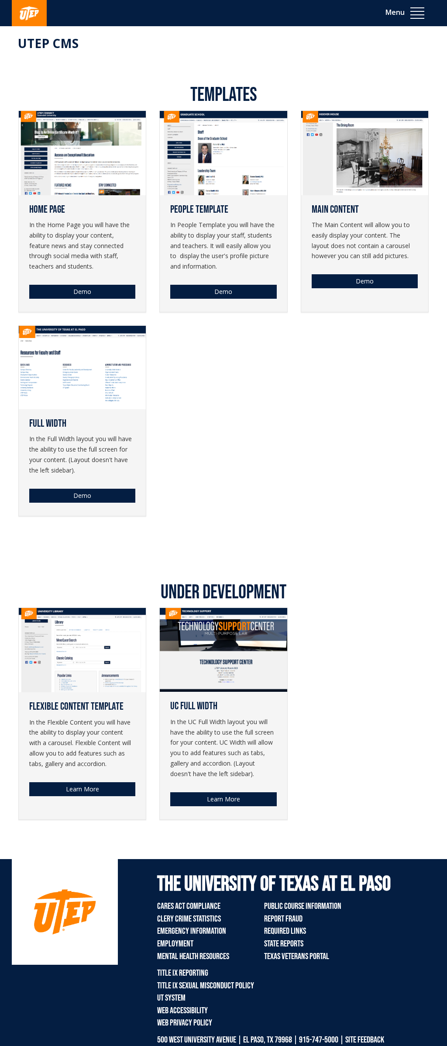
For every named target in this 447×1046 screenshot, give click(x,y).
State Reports (283, 944)
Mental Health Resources (193, 956)
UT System (171, 998)
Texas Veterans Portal (296, 956)
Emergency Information (191, 931)
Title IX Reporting (182, 973)
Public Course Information (302, 906)
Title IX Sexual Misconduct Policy (205, 985)
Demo (82, 291)
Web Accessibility (182, 1010)
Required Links (285, 931)
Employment (175, 944)
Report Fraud (283, 919)
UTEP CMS (48, 43)
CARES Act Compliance (188, 906)
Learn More (223, 799)
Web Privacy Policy (184, 1023)
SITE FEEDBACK (364, 1040)
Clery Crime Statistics (189, 919)
